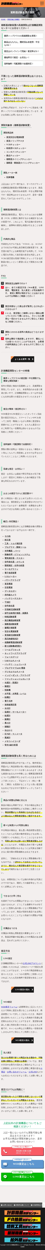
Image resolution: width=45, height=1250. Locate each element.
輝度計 (7, 686)
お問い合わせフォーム (17, 1072)
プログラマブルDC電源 (15, 668)
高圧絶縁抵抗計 (11, 639)
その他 (7, 536)
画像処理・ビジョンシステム (17, 554)
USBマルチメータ (12, 661)
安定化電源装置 (11, 631)
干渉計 (7, 602)
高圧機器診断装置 (12, 620)
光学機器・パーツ (12, 551)
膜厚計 (7, 719)
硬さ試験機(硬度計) (13, 646)
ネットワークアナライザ (15, 653)
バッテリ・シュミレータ (15, 664)
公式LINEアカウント (32, 963)
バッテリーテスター (13, 598)
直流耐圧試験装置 (12, 635)
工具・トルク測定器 (13, 543)
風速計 (7, 738)
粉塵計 (7, 697)
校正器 (7, 540)
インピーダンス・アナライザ (17, 675)
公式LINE (33, 1072)
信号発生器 (9, 606)
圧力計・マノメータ (13, 734)
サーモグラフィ (11, 569)
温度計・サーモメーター (15, 712)
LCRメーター (11, 576)
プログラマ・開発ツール (15, 547)
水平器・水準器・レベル (15, 694)
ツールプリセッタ (12, 650)
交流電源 (8, 587)
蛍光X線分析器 (11, 745)
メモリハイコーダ (12, 741)
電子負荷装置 (10, 573)
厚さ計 (7, 723)
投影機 (7, 690)
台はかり (8, 730)
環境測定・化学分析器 (14, 565)
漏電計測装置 (10, 628)
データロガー (10, 591)
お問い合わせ (7, 1205)
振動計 (7, 727)
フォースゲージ (11, 657)
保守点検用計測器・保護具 (16, 613)
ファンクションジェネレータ (17, 679)
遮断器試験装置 (11, 624)
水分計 (7, 708)
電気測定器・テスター (14, 558)
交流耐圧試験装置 (12, 609)
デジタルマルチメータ (14, 672)
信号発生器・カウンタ (14, 562)
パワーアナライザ (12, 580)
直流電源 (8, 584)
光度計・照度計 (11, 683)
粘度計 (7, 716)
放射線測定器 (10, 705)
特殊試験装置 (10, 617)
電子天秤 (8, 701)
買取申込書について (22, 1205)
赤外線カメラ (10, 595)
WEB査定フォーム (9, 1007)
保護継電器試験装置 (13, 642)
